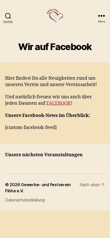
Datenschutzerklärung (25, 200)
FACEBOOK (58, 103)
